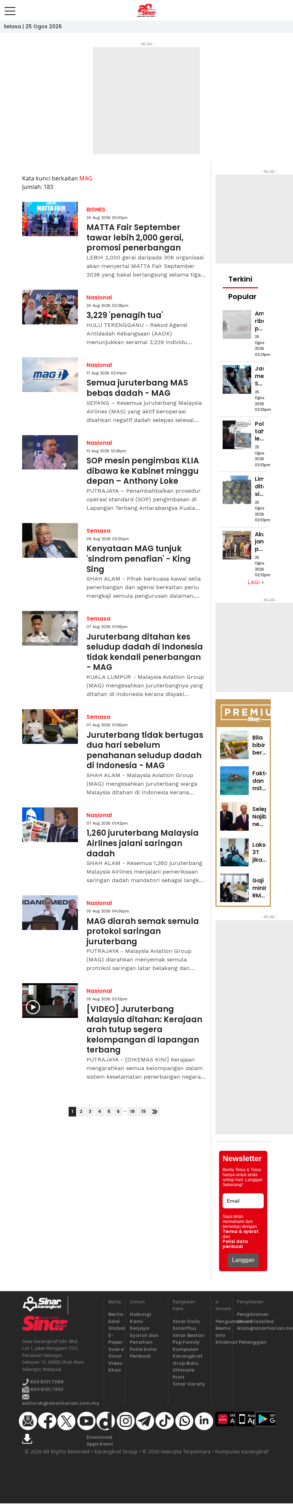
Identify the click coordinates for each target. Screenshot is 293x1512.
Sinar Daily (186, 1321)
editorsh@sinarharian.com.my (60, 1403)
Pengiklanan (253, 1314)
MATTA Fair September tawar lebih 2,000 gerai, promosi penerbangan (135, 238)
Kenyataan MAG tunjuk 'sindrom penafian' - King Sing (138, 559)
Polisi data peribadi (235, 1244)
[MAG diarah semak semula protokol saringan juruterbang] (50, 912)
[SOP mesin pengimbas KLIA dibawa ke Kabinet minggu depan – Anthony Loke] (50, 452)
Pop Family (186, 1342)
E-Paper (114, 1339)
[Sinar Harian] (147, 10)
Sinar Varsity (189, 1384)
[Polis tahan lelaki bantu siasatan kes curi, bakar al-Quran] (237, 435)
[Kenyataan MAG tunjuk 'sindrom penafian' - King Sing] (50, 540)
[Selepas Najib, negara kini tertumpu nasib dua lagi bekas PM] (234, 816)
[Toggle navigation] (10, 8)
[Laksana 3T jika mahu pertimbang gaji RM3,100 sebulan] (234, 852)
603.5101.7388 (46, 1382)
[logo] (45, 1305)
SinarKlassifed (254, 1321)
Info (220, 1335)
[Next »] (154, 1111)
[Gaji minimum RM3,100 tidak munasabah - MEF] (234, 888)
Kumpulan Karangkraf (188, 1353)
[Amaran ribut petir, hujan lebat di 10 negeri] (237, 324)
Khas (114, 1370)
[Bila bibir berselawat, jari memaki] (234, 745)
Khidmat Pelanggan (221, 1342)
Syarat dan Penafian (144, 1339)
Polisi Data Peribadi (143, 1353)
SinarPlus (184, 1328)
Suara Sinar (114, 1353)
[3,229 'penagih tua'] (50, 307)
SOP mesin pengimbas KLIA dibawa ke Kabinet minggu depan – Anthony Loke (142, 471)
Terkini (240, 279)
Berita (114, 1314)
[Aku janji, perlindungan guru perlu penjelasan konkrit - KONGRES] (237, 545)
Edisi (114, 1321)
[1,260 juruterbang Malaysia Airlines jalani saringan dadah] (50, 824)
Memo (221, 1328)
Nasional (99, 297)
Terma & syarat (241, 1231)
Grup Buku (185, 1363)
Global (114, 1328)
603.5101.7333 (46, 1389)
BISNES (95, 209)
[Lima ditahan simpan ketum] (237, 490)
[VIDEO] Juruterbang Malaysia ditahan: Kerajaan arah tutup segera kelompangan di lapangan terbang (144, 1029)
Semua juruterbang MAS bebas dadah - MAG (137, 388)
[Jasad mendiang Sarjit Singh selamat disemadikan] (237, 379)
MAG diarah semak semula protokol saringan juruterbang (142, 931)
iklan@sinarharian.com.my (254, 1328)
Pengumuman (221, 1321)
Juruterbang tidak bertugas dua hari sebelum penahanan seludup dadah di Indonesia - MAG (144, 750)
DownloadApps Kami (99, 1441)
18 (132, 1111)
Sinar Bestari (189, 1335)
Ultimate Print (183, 1374)
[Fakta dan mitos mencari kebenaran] (234, 780)
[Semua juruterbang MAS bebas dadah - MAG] (50, 374)
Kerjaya (139, 1328)
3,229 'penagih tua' (124, 315)
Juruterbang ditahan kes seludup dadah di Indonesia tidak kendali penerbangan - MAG (144, 652)
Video (114, 1363)
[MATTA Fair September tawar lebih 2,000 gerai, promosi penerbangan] (50, 219)
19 (143, 1111)
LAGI (255, 582)
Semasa (98, 531)
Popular (242, 297)
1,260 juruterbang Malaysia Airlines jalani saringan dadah (142, 843)
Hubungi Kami (140, 1318)
